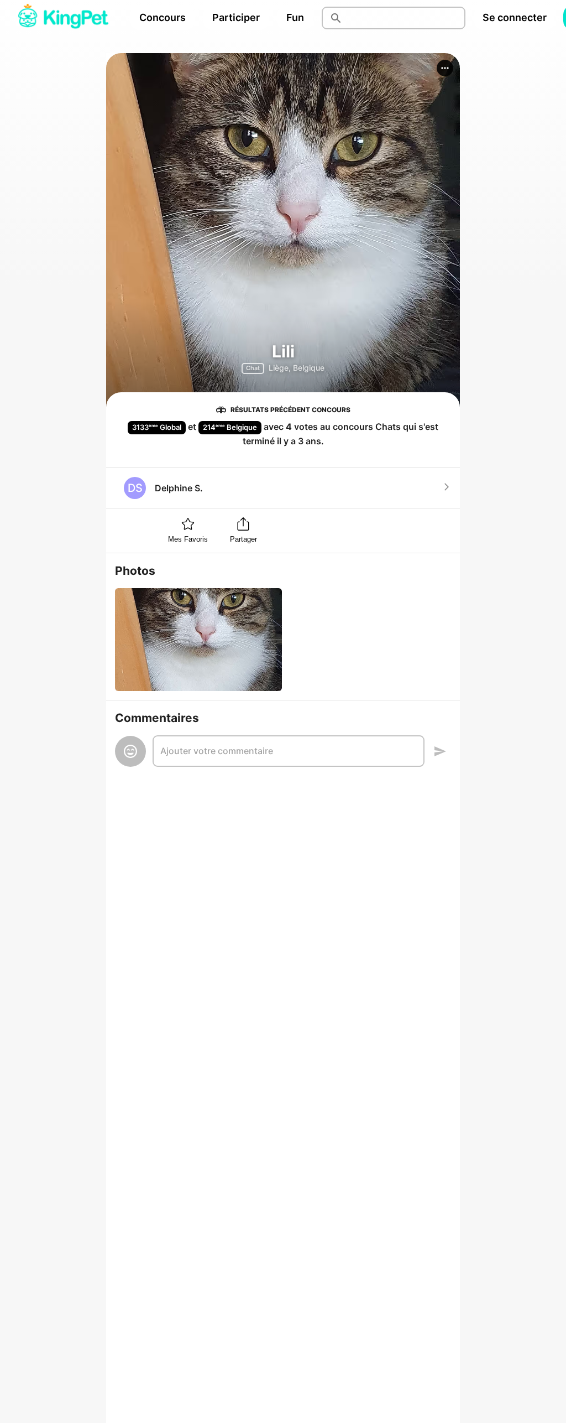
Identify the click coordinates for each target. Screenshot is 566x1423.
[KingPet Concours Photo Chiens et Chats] (63, 17)
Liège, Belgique (296, 367)
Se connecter (515, 17)
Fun (295, 17)
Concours (162, 17)
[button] (445, 68)
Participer (236, 17)
